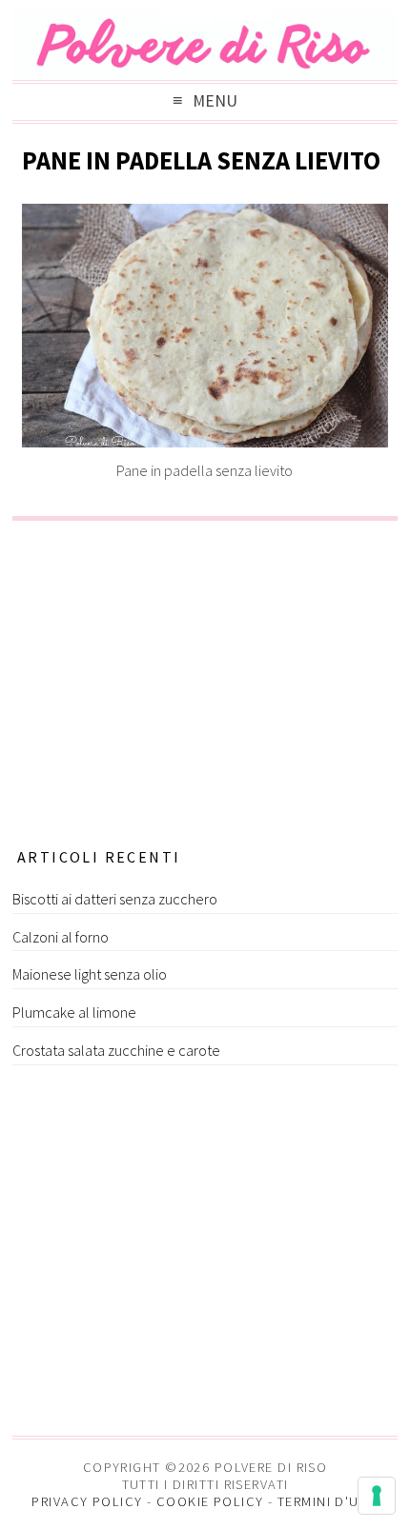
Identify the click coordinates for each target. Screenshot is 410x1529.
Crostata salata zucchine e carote (116, 1050)
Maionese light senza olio (89, 973)
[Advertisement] (205, 678)
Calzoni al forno (60, 936)
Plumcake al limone (74, 1012)
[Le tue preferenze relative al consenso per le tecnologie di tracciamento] (377, 1496)
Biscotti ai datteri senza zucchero (114, 898)
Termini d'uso (328, 1501)
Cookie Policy (210, 1501)
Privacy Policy (86, 1501)
